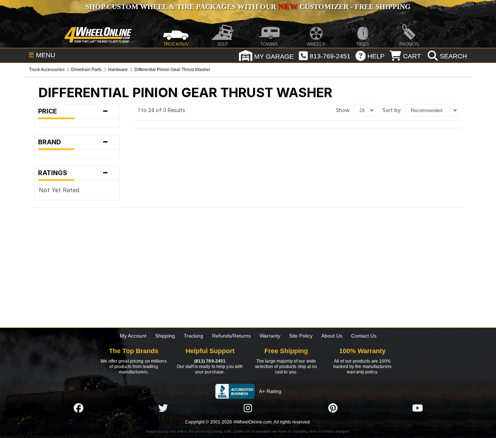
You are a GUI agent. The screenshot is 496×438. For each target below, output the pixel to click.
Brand (73, 142)
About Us (331, 336)
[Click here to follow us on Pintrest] (333, 408)
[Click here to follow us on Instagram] (248, 408)
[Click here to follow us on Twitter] (163, 408)
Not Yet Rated (59, 190)
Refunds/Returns (231, 336)
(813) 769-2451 (209, 361)
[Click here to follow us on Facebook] (78, 408)
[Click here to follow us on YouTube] (417, 408)
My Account (133, 336)
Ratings (73, 173)
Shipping (165, 336)
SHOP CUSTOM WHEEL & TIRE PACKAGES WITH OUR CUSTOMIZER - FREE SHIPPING (248, 7)
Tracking (193, 336)
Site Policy (301, 336)
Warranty (270, 336)
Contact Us (364, 336)
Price (73, 111)
